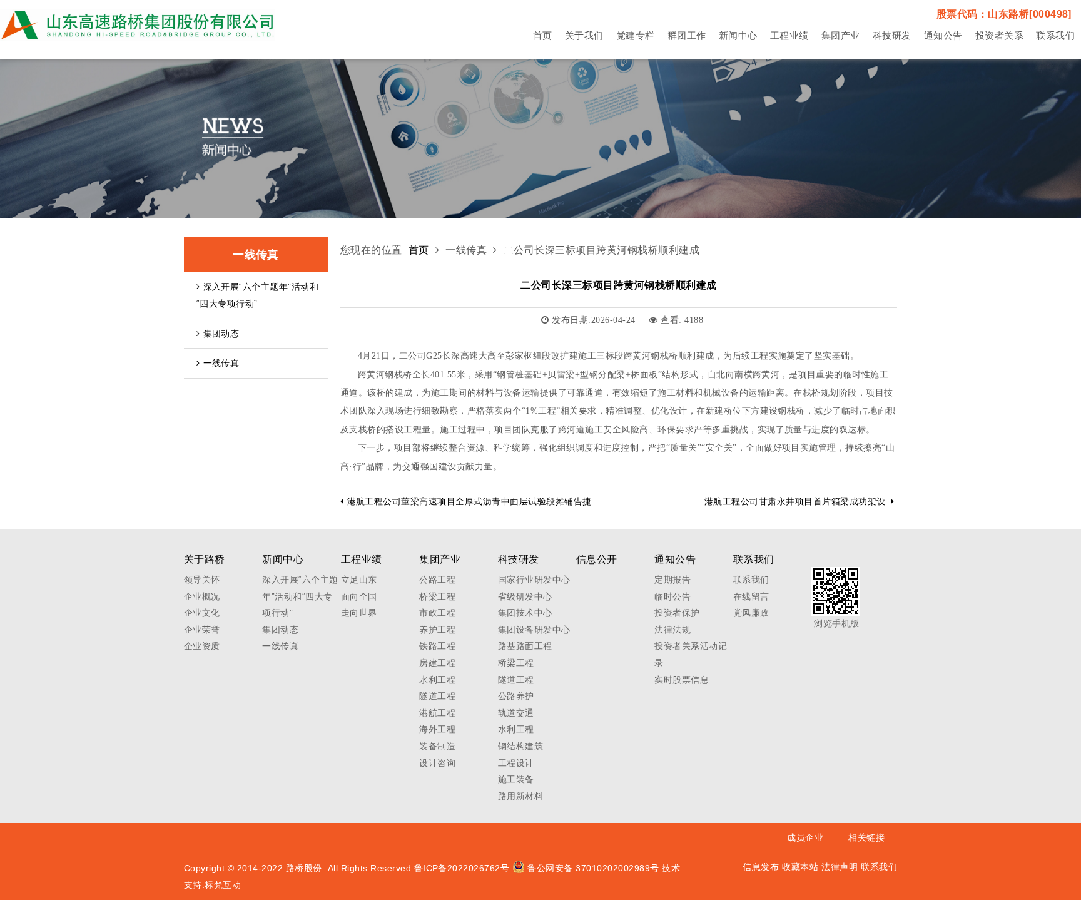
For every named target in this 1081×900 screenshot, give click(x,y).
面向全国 (359, 596)
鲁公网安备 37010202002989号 (593, 868)
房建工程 (437, 663)
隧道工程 (437, 696)
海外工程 (437, 729)
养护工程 (437, 630)
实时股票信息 (681, 680)
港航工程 (437, 713)
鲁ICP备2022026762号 (462, 868)
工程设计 (516, 763)
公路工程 (437, 580)
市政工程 (437, 613)
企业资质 (202, 646)
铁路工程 (437, 646)
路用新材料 (520, 796)
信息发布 (761, 867)
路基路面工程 (525, 646)
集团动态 (221, 334)
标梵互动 (223, 885)
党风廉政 (751, 613)
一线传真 (221, 363)
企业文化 (202, 613)
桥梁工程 (437, 596)
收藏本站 (800, 867)
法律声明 (839, 867)
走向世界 (359, 613)
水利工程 (437, 680)
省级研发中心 (525, 596)
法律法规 (672, 630)
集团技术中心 (525, 613)
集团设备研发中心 (534, 630)
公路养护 (516, 696)
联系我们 (751, 580)
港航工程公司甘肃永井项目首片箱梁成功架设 (795, 501)
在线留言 (751, 596)
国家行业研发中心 (534, 580)
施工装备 (516, 779)
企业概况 (202, 596)
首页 (419, 250)
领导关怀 (202, 580)
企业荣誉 (202, 630)
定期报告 (672, 580)
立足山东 (359, 580)
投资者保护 (676, 613)
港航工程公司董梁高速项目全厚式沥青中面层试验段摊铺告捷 (469, 501)
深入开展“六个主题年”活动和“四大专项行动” (257, 295)
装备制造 (437, 746)
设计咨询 (437, 763)
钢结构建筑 (520, 746)
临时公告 (672, 596)
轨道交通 (516, 713)
